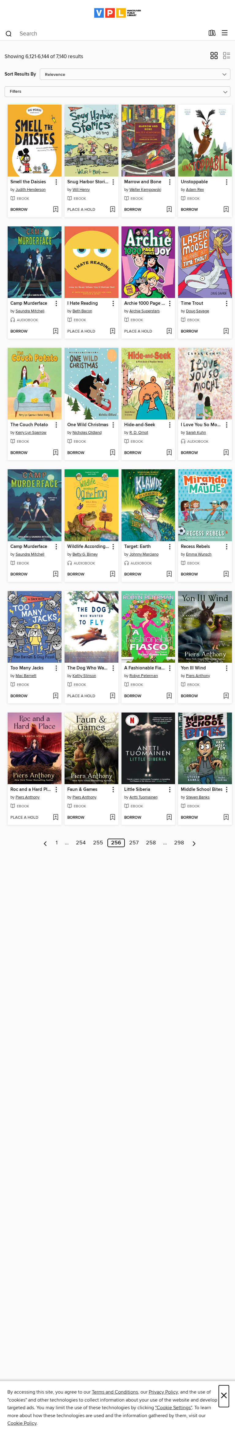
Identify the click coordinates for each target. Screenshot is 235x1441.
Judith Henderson (31, 189)
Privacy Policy (163, 1392)
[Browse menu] (224, 33)
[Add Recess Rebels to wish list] (226, 575)
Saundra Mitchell (30, 311)
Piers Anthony (198, 675)
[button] (214, 57)
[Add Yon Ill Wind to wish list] (226, 696)
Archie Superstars (144, 311)
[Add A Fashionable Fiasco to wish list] (169, 696)
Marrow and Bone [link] (142, 182)
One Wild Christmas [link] (87, 425)
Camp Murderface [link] (28, 303)
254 (81, 843)
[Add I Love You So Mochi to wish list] (226, 453)
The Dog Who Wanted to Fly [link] (88, 668)
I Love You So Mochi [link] (202, 425)
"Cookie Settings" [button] (173, 1408)
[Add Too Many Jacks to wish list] (55, 696)
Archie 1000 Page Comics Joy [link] (145, 303)
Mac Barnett (26, 675)
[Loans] (212, 34)
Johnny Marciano (144, 554)
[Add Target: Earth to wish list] (169, 575)
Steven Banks (198, 797)
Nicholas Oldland (87, 432)
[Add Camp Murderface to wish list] (55, 332)
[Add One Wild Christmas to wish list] (112, 453)
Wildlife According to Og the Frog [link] (88, 546)
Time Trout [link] (192, 303)
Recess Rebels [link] (195, 546)
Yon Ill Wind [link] (193, 668)
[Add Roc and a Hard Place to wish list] (55, 818)
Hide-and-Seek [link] (139, 425)
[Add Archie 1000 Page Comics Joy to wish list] (169, 332)
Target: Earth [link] (137, 546)
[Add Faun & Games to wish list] (112, 818)
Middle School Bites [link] (201, 789)
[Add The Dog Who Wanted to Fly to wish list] (112, 696)
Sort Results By (20, 74)
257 (134, 843)
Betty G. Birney (85, 554)
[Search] (9, 33)
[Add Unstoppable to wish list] (226, 210)
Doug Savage (197, 311)
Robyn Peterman (143, 675)
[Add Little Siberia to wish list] (169, 818)
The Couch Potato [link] (29, 425)
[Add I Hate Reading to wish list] (112, 332)
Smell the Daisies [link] (28, 182)
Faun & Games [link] (82, 789)
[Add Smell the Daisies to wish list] (55, 210)
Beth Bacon (82, 311)
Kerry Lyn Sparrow (31, 432)
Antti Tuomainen (143, 797)
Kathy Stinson (84, 675)
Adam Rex (195, 189)
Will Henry (81, 189)
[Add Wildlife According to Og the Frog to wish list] (112, 575)
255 (98, 843)
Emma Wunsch (198, 554)
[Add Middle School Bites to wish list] (226, 818)
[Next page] (194, 843)
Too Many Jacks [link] (26, 668)
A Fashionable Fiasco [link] (145, 668)
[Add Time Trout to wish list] (226, 332)
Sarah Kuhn (196, 432)
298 (179, 843)
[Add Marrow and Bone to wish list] (169, 210)
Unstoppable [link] (194, 182)
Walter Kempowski (145, 189)
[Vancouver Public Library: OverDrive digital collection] (117, 13)
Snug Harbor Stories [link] (88, 182)
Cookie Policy (21, 1423)
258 (151, 843)
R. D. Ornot (138, 432)
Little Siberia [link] (137, 789)
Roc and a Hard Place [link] (31, 789)
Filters (15, 91)
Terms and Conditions (115, 1392)
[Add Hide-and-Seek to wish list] (169, 453)
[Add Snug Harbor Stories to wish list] (112, 210)
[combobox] (105, 33)
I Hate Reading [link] (82, 303)
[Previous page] (45, 843)
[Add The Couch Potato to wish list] (55, 453)
